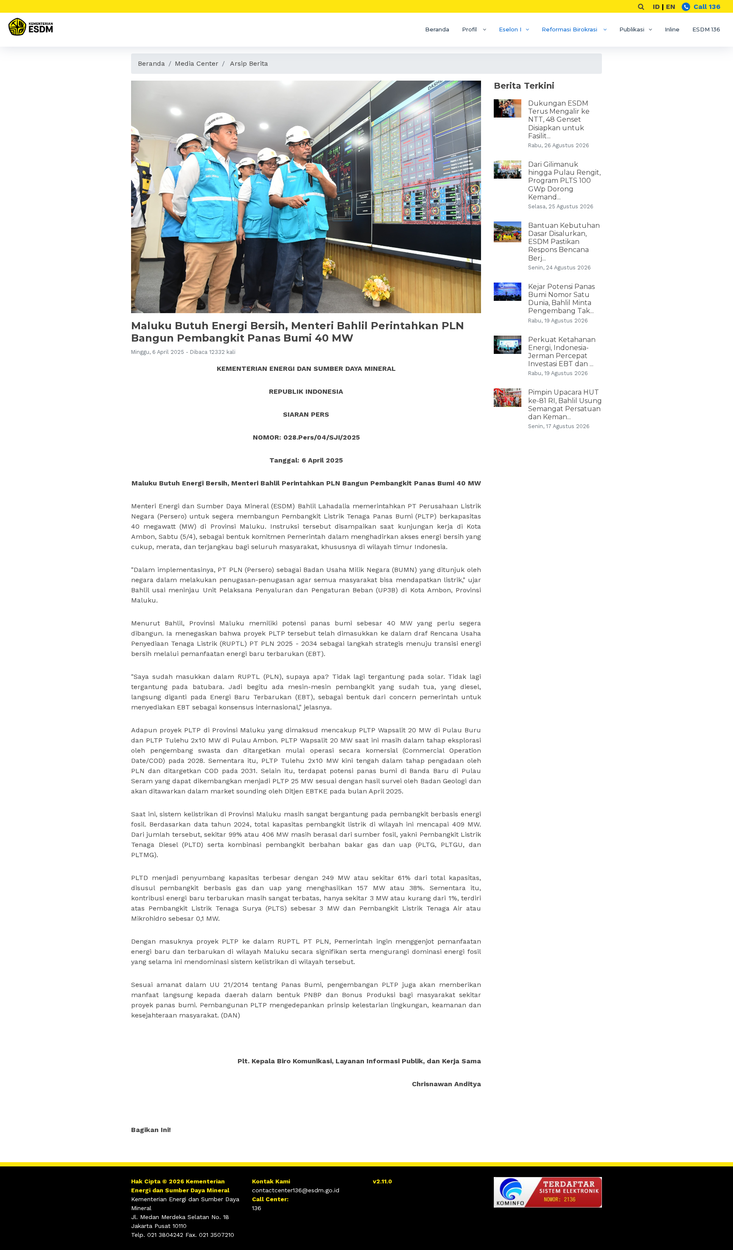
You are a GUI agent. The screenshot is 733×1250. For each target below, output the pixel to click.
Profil (470, 29)
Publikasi (631, 29)
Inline (672, 29)
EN (670, 7)
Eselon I (510, 29)
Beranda (437, 29)
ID (656, 7)
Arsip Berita (249, 63)
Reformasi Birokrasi (570, 29)
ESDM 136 (706, 29)
